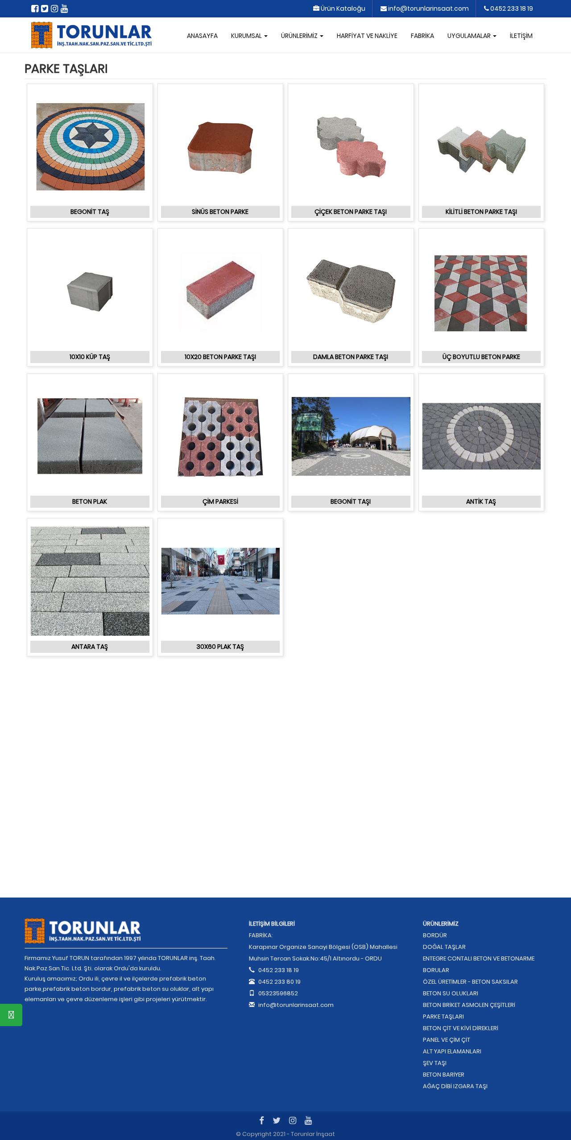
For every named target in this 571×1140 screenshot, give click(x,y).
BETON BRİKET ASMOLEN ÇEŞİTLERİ (469, 1005)
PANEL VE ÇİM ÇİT (446, 1040)
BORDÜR (435, 935)
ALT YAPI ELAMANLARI (452, 1051)
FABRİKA (422, 35)
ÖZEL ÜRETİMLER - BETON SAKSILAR (470, 981)
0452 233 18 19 (511, 8)
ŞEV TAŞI (435, 1063)
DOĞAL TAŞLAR (444, 947)
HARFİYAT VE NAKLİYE (367, 35)
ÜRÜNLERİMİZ (300, 35)
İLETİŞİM (521, 35)
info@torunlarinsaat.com (428, 8)
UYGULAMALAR (469, 35)
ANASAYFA (202, 35)
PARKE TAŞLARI (443, 1016)
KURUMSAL (247, 35)
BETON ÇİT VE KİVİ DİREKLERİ (460, 1028)
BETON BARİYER (443, 1074)
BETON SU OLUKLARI (450, 993)
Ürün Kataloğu (342, 8)
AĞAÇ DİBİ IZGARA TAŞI (455, 1086)
